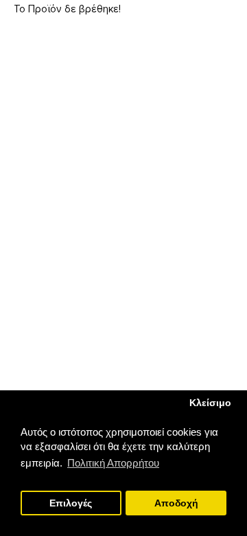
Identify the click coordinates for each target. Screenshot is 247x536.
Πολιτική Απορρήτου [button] (113, 463)
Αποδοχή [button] (176, 503)
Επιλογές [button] (70, 503)
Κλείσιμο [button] (210, 403)
